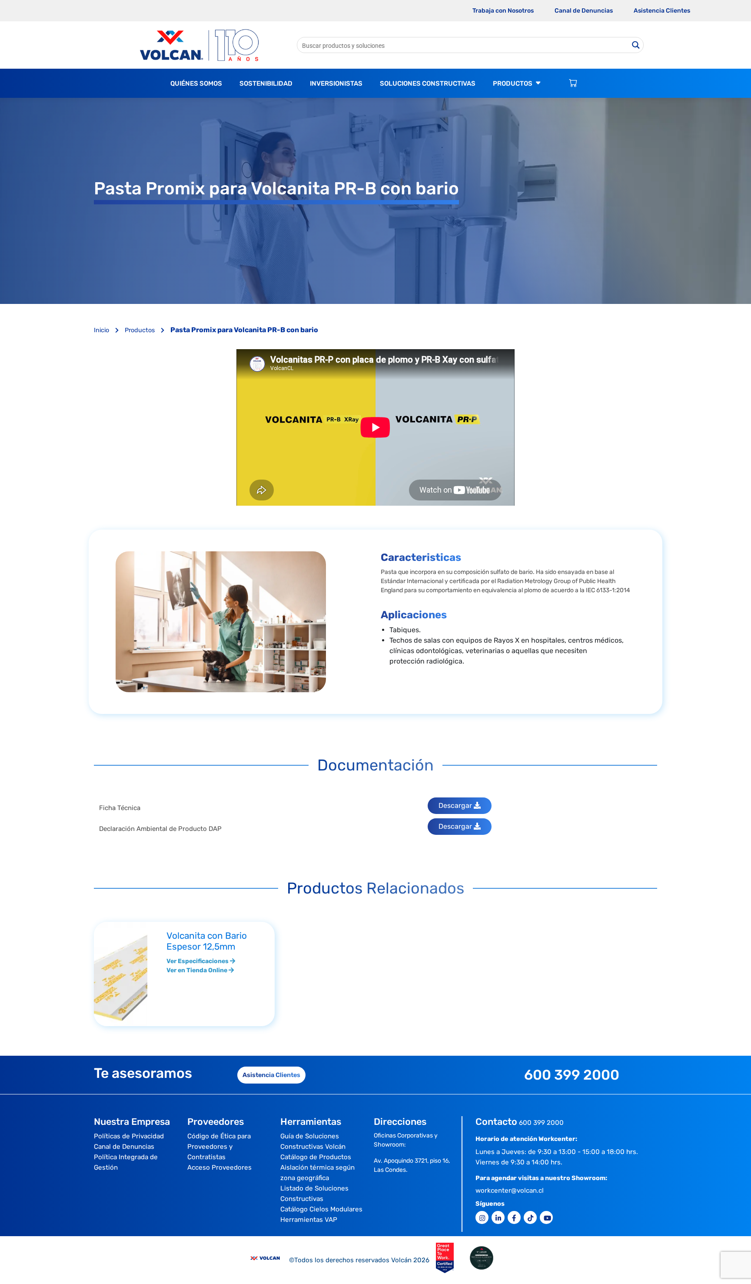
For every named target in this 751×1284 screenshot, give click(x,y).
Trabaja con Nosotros (503, 10)
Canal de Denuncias (584, 10)
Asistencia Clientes (662, 10)
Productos (140, 330)
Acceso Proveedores (219, 1167)
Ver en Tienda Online (197, 970)
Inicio (102, 330)
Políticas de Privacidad (129, 1136)
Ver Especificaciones (198, 961)
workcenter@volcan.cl (509, 1190)
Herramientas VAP (308, 1220)
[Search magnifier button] (635, 45)
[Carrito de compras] (573, 83)
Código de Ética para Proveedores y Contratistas (219, 1146)
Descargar (456, 805)
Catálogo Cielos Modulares (321, 1209)
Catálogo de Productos (315, 1157)
